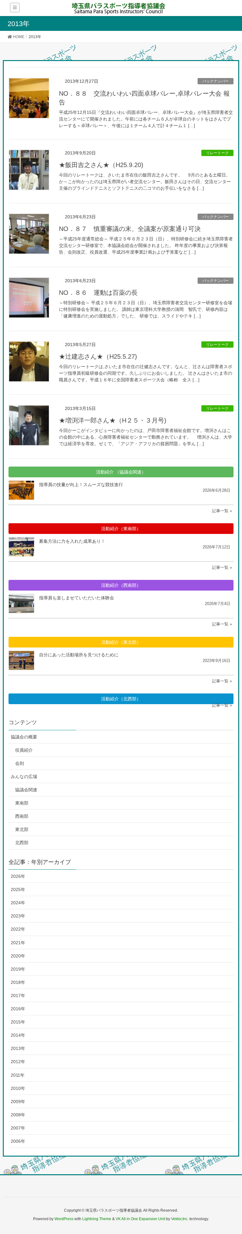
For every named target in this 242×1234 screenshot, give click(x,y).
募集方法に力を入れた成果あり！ (72, 541)
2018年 (18, 982)
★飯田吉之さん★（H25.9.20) (101, 164)
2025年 (18, 889)
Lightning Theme (96, 1219)
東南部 (21, 802)
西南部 (21, 816)
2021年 (18, 942)
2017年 (18, 995)
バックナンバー (215, 81)
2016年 (18, 1008)
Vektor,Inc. (179, 1219)
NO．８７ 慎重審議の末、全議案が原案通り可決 (130, 228)
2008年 (18, 1114)
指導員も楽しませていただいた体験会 (76, 597)
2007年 (18, 1127)
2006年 (18, 1141)
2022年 (18, 929)
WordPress (64, 1219)
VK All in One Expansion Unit (140, 1219)
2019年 (18, 969)
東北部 (21, 829)
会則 (19, 763)
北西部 (21, 842)
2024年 (18, 902)
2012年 (18, 1061)
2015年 (18, 1021)
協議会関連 (26, 789)
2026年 (18, 876)
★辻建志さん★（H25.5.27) (98, 356)
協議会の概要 (24, 736)
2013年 (18, 1048)
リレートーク (217, 153)
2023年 (18, 915)
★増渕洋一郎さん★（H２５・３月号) (112, 420)
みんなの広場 (24, 776)
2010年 (18, 1088)
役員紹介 (24, 750)
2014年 (18, 1035)
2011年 (18, 1075)
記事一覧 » (222, 510)
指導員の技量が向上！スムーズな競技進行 (81, 484)
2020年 (18, 955)
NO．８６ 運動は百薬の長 (98, 292)
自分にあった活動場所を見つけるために (78, 654)
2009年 (18, 1101)
